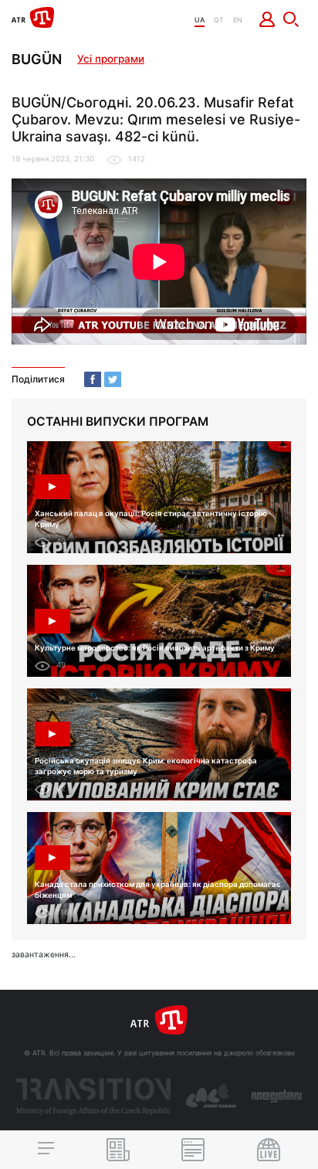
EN (237, 19)
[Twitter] (112, 379)
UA (200, 19)
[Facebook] (92, 379)
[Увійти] (267, 19)
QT (219, 19)
